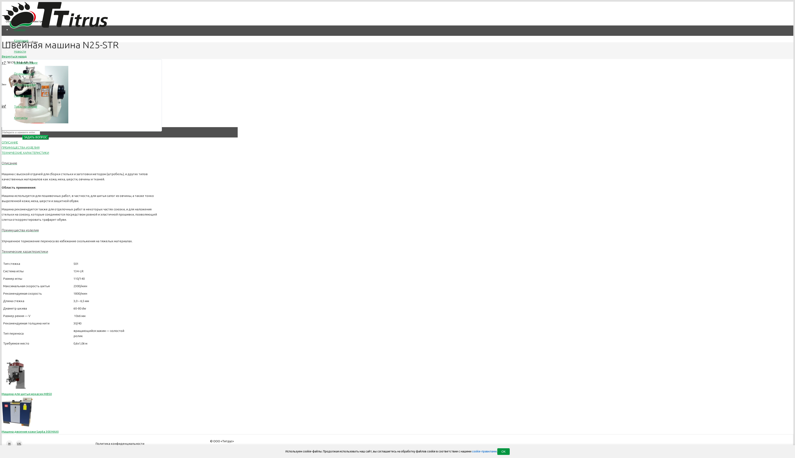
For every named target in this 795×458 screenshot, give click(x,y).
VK (19, 443)
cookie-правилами (484, 451)
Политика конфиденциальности (119, 443)
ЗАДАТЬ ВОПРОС (35, 137)
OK (503, 451)
